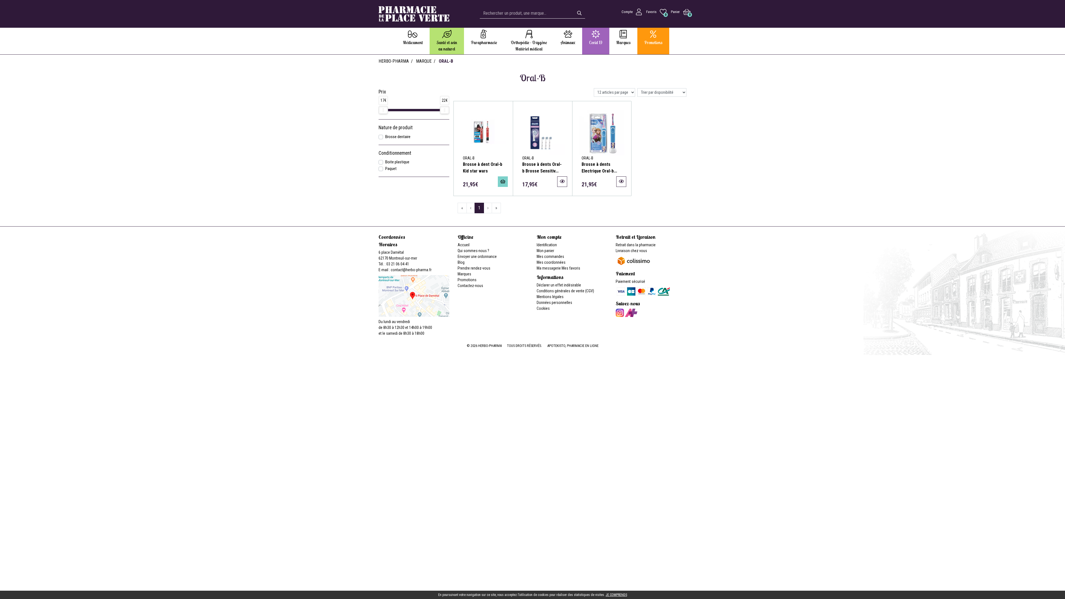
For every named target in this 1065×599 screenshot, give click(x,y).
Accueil (464, 245)
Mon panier (545, 250)
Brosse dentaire (397, 136)
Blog (461, 262)
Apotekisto (573, 346)
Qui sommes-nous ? (473, 250)
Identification (547, 245)
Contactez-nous (470, 285)
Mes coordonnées (551, 262)
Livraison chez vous (631, 250)
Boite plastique (397, 161)
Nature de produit (396, 127)
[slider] (383, 110)
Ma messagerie (549, 268)
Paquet (391, 168)
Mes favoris (571, 268)
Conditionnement (395, 153)
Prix (382, 92)
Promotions (467, 280)
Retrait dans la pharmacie (636, 245)
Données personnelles (554, 302)
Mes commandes (550, 256)
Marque (424, 61)
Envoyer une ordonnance (477, 256)
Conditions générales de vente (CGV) (565, 291)
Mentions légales (550, 297)
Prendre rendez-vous (474, 268)
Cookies (543, 308)
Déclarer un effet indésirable (559, 285)
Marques (464, 274)
